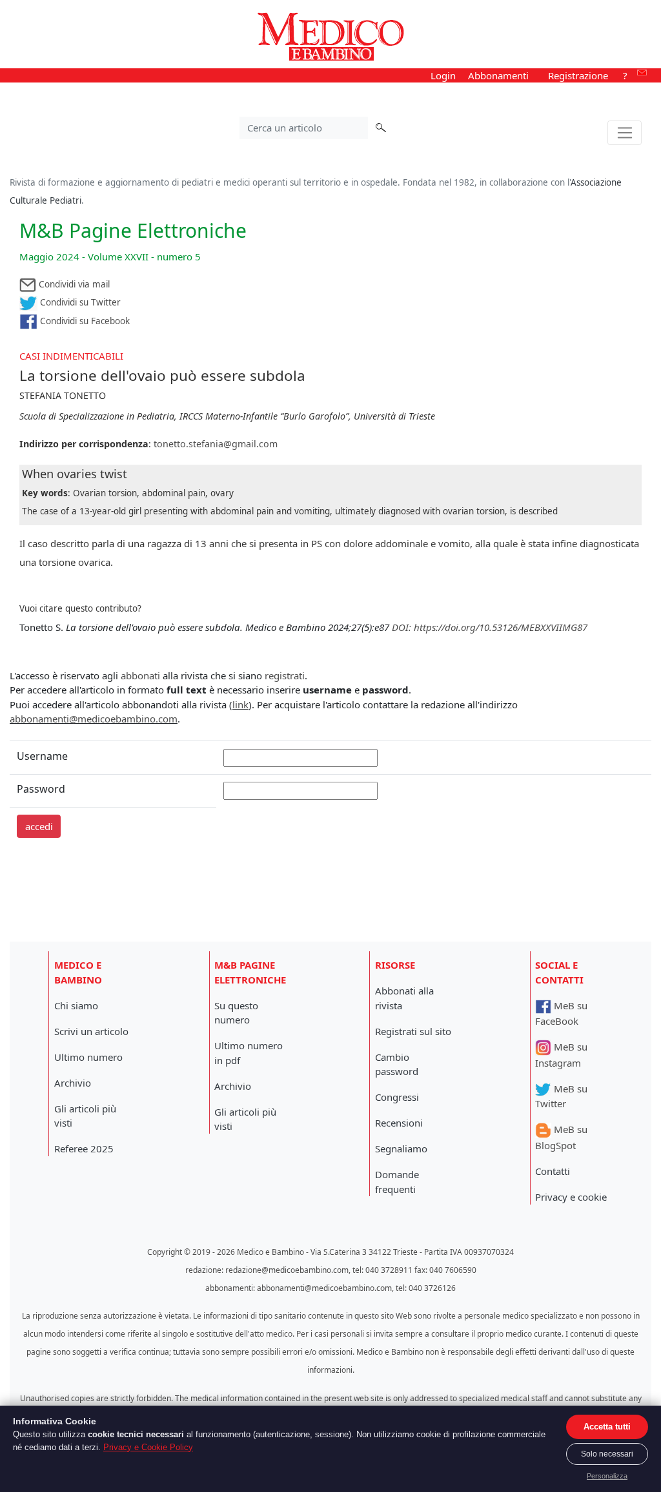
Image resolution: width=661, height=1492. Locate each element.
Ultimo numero (88, 1057)
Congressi (397, 1096)
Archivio (72, 1082)
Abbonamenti (498, 75)
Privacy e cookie (571, 1196)
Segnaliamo (401, 1148)
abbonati (140, 675)
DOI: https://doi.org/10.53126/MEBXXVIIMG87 (489, 627)
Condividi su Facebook (83, 321)
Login (443, 75)
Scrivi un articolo (91, 1031)
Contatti (552, 1171)
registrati (285, 675)
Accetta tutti (607, 1426)
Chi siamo (76, 1005)
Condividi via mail (73, 284)
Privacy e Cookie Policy (148, 1447)
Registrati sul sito (413, 1031)
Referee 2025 (84, 1148)
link (240, 704)
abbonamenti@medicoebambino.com (94, 718)
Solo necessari (607, 1453)
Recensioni (399, 1122)
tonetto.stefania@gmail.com (216, 444)
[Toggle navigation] (624, 133)
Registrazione (578, 75)
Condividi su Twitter (79, 302)
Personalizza (607, 1476)
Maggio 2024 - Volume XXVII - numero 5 (110, 256)
